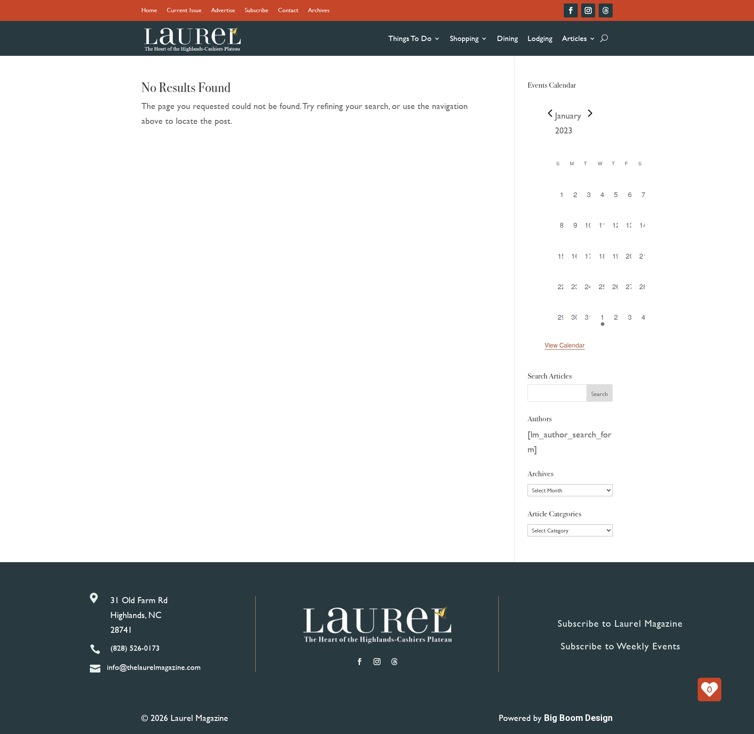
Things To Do (410, 38)
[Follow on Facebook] (571, 10)
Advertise (223, 10)
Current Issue (184, 10)
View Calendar (565, 345)
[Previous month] (550, 113)
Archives (318, 10)
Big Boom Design (578, 718)
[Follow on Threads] (606, 10)
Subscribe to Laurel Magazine (620, 623)
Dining (507, 38)
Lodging (540, 38)
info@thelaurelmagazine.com (154, 667)
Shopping (464, 38)
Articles (574, 38)
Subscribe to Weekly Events (620, 646)
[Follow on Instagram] (588, 10)
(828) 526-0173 (135, 648)
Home (149, 10)
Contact (288, 10)
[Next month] (590, 113)
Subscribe (256, 10)
